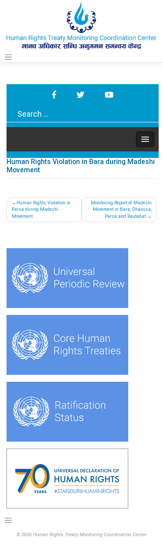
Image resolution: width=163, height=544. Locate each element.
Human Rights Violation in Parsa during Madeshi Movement (41, 210)
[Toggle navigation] (8, 57)
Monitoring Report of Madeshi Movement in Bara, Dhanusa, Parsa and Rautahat (121, 210)
